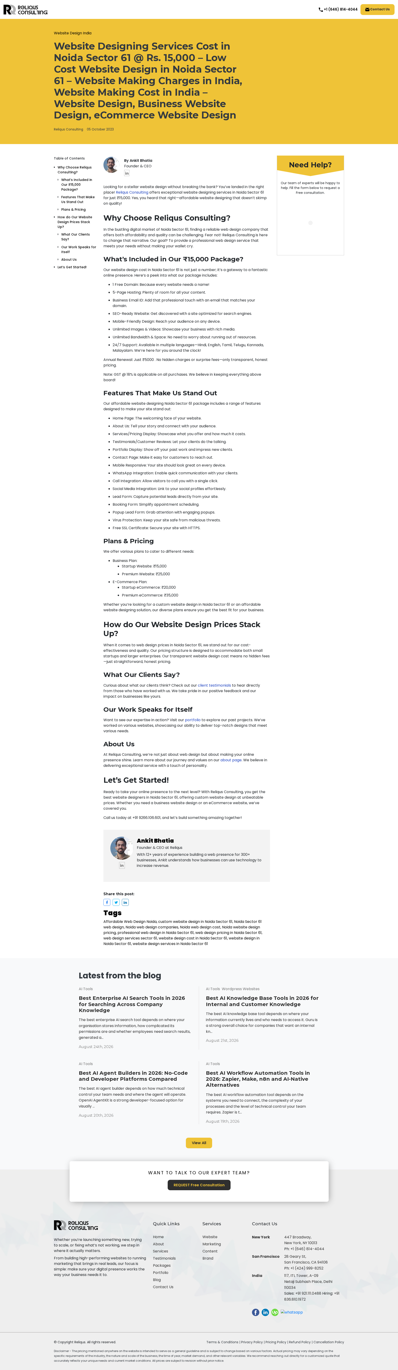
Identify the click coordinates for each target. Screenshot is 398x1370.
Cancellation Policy (328, 1342)
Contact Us (379, 9)
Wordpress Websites (241, 989)
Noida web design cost (200, 927)
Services (160, 1251)
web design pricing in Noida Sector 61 (228, 932)
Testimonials (164, 1258)
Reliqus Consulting (68, 129)
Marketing (211, 1244)
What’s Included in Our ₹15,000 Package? (76, 184)
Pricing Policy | (277, 1342)
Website (209, 1237)
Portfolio (160, 1272)
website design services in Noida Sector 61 (170, 943)
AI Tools (86, 989)
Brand (207, 1258)
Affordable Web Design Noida (130, 921)
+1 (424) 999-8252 (306, 1268)
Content (210, 1251)
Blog (157, 1279)
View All (199, 1143)
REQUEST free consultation (199, 1185)
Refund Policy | (301, 1342)
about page (231, 760)
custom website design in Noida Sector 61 (195, 921)
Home (158, 1237)
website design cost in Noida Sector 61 (193, 938)
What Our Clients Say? (75, 237)
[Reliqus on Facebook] (255, 1312)
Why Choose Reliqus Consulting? (75, 169)
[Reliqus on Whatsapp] (292, 1312)
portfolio (193, 720)
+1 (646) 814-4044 (307, 1249)
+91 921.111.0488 (308, 1293)
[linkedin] (126, 173)
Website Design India (72, 33)
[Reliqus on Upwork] (274, 1312)
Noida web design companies (152, 927)
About (158, 1244)
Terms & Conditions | (223, 1342)
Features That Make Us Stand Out (78, 199)
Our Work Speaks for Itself (78, 249)
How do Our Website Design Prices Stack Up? (75, 222)
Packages (162, 1265)
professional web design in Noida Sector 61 (155, 932)
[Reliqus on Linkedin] (265, 1312)
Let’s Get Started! (72, 267)
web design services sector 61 (130, 938)
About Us (69, 259)
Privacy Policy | (253, 1342)
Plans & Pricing (73, 209)
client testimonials (214, 685)
